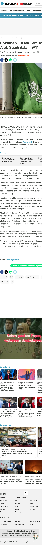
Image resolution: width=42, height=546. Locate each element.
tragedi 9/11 (19, 277)
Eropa (14, 15)
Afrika (37, 15)
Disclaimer (3, 524)
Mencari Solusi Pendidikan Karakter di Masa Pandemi (8, 159)
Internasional (9, 38)
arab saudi (4, 277)
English (32, 509)
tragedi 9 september (32, 277)
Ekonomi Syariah (17, 10)
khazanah (37, 10)
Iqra (16, 500)
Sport (31, 503)
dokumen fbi (4, 282)
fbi (12, 282)
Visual (17, 509)
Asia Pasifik (29, 15)
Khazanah (3, 500)
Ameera (2, 497)
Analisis (17, 503)
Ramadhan (18, 512)
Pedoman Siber (35, 521)
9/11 (11, 277)
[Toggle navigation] (2, 3)
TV (1, 512)
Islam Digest (34, 500)
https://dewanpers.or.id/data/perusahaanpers (16, 535)
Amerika (21, 15)
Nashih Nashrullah (23, 56)
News (2, 503)
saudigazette (13, 259)
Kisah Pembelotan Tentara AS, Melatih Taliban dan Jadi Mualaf (26, 160)
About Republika (5, 521)
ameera (4, 10)
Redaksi (17, 521)
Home (2, 38)
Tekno (17, 506)
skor (28, 10)
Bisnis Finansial (35, 506)
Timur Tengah (6, 15)
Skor (31, 497)
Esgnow (2, 509)
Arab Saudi (27, 142)
